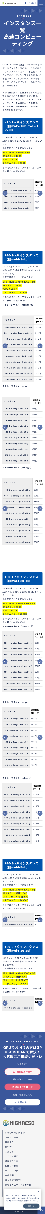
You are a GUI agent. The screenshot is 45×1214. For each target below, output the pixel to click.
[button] (41, 3)
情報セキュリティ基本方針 (18, 1184)
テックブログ (11, 1170)
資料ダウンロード (35, 3)
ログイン (29, 3)
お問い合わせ (32, 3)
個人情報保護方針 (14, 1179)
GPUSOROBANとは (15, 1132)
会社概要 (9, 1175)
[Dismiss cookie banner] (39, 1191)
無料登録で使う (24, 1071)
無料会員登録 (26, 3)
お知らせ (9, 1151)
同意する (31, 1206)
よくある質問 (11, 1156)
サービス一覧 (11, 1137)
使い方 (8, 1146)
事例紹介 (9, 1142)
